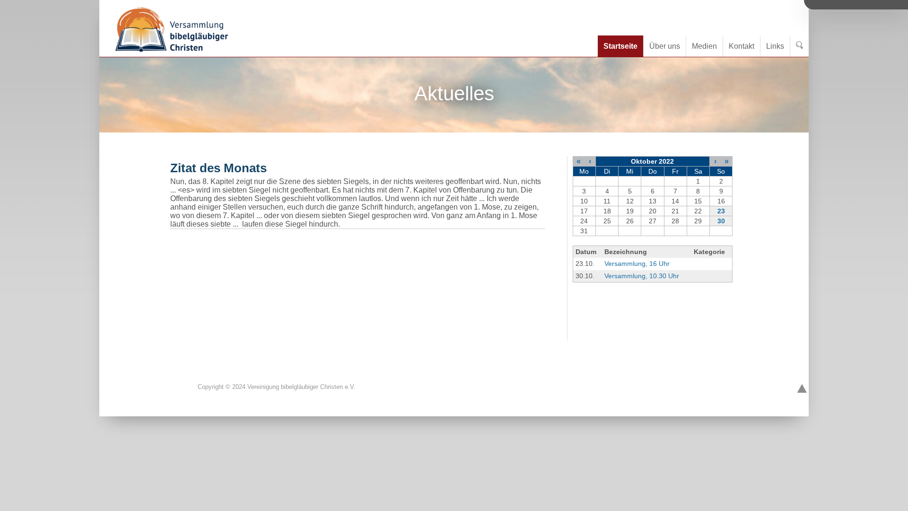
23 (721, 211)
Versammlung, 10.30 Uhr (641, 276)
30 (721, 221)
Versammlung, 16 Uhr (637, 263)
